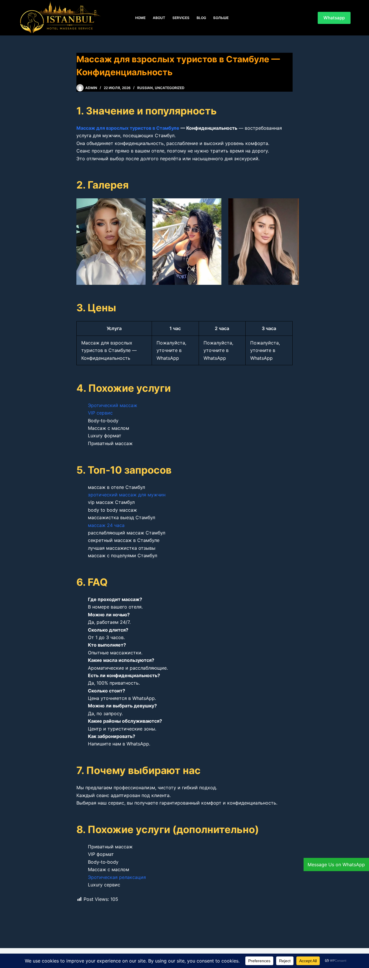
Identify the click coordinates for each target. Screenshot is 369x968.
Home (140, 18)
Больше (221, 18)
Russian (145, 88)
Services (180, 18)
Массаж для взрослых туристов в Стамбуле (127, 128)
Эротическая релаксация (117, 877)
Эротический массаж (112, 405)
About (159, 18)
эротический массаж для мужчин (126, 495)
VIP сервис (100, 413)
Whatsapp (334, 17)
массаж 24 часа (106, 525)
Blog (201, 18)
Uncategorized (169, 88)
